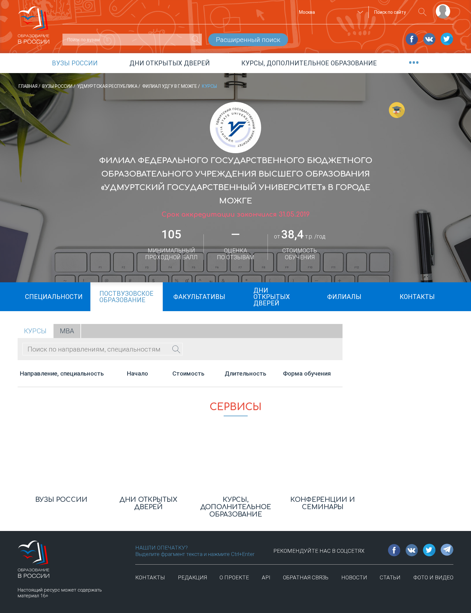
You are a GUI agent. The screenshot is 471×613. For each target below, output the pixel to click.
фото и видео (433, 577)
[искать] (422, 12)
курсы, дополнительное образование (309, 63)
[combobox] (330, 12)
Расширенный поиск (248, 40)
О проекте (234, 577)
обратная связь (305, 577)
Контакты (150, 577)
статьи (390, 577)
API (266, 577)
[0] (196, 40)
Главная (28, 86)
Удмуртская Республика (107, 86)
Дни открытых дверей (169, 63)
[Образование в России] (34, 22)
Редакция (192, 577)
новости (354, 577)
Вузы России (57, 86)
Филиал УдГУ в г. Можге (170, 86)
